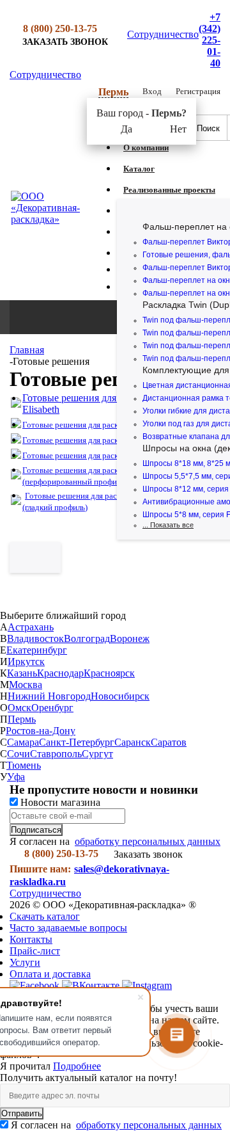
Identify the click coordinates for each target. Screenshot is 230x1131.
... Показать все (168, 525)
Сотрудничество (163, 34)
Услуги (25, 962)
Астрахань (31, 627)
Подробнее (77, 1066)
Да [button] (126, 129)
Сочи (18, 753)
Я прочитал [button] (26, 1066)
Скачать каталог (45, 916)
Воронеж (130, 638)
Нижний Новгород (49, 696)
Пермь (22, 719)
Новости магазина (59, 802)
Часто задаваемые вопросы (68, 927)
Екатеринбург (36, 650)
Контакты (31, 939)
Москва (25, 684)
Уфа (16, 776)
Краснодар (60, 673)
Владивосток (35, 638)
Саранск (132, 742)
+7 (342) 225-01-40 (209, 40)
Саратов (169, 742)
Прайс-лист (35, 950)
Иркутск (26, 661)
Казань (22, 673)
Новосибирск (120, 696)
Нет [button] (178, 129)
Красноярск (109, 673)
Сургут (97, 753)
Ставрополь (56, 753)
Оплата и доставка (50, 973)
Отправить (21, 1113)
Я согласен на (116, 1124)
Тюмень (23, 765)
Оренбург (52, 707)
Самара (23, 742)
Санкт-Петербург (76, 742)
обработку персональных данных (147, 841)
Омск (19, 707)
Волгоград (87, 638)
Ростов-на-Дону (40, 730)
